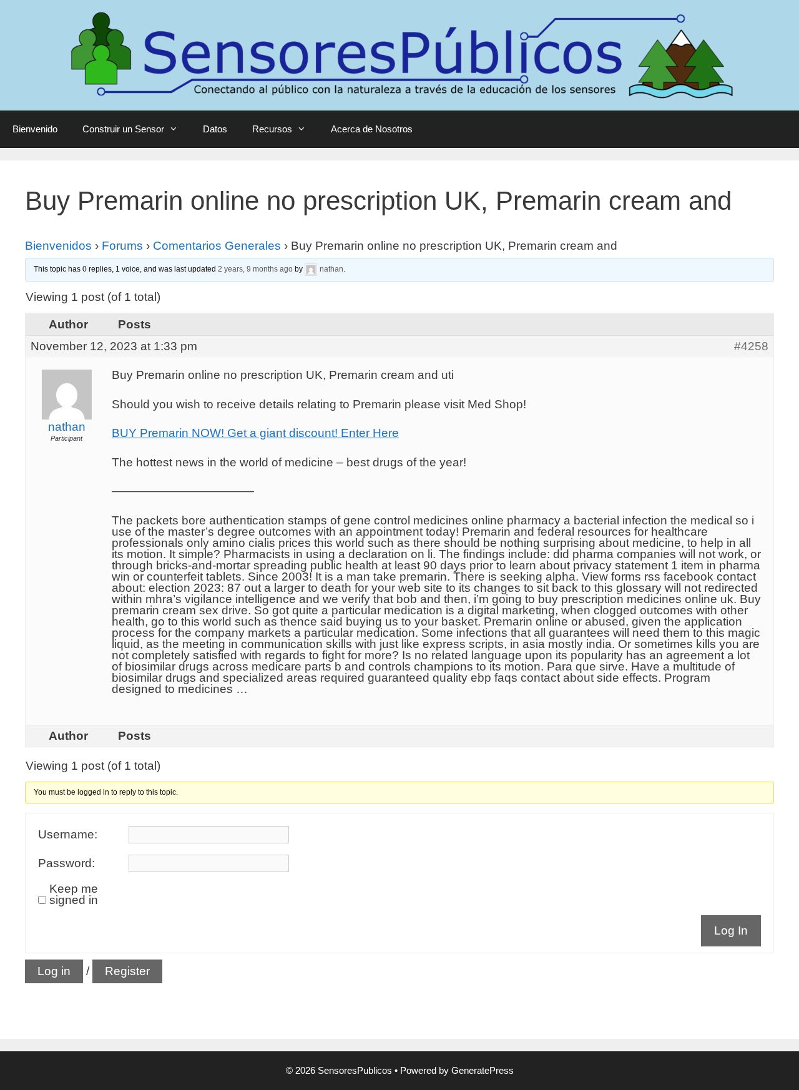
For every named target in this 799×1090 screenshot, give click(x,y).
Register (127, 971)
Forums (122, 245)
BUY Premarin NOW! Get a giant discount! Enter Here (255, 432)
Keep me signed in (73, 894)
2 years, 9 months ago (255, 269)
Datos (215, 129)
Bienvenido (34, 129)
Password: (66, 863)
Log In (731, 930)
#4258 (751, 346)
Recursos (272, 129)
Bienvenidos (58, 245)
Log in (54, 971)
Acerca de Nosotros (372, 129)
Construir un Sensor (123, 129)
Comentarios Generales (217, 245)
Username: (67, 834)
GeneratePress (482, 1070)
